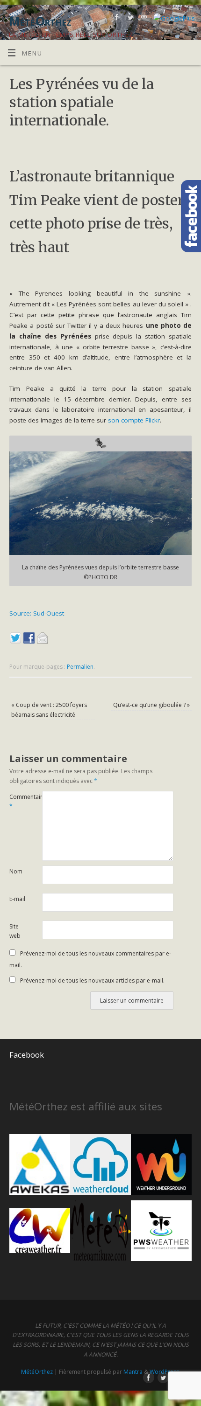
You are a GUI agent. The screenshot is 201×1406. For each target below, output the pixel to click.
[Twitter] (129, 19)
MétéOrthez (37, 1372)
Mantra (133, 1372)
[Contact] (143, 19)
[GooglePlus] (173, 18)
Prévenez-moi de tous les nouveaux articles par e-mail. (92, 980)
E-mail (17, 899)
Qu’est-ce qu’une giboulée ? (151, 705)
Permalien (80, 667)
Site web (15, 931)
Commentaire (17, 801)
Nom (15, 871)
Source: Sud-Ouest (36, 613)
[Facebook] (115, 19)
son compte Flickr (134, 420)
